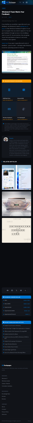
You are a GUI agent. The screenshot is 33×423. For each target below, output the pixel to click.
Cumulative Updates (7, 386)
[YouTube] (7, 290)
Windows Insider (6, 381)
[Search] (20, 2)
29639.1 (27, 314)
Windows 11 (4, 378)
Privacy (29, 421)
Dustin (10, 17)
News (3, 8)
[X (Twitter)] (16, 290)
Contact (4, 409)
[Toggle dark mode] (23, 2)
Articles (4, 396)
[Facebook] (12, 290)
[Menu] (26, 2)
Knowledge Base (6, 394)
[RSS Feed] (25, 290)
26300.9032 (27, 307)
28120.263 (27, 310)
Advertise (4, 414)
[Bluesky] (21, 290)
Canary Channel (6, 383)
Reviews (4, 399)
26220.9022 (27, 300)
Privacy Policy (5, 412)
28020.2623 (27, 303)
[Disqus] (16, 265)
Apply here (5, 43)
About (3, 406)
